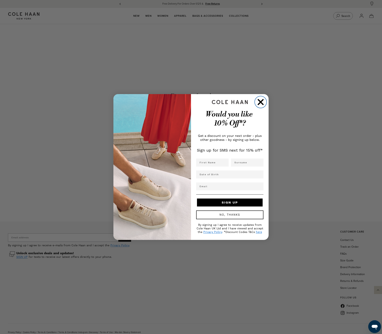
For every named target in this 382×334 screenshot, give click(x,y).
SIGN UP (230, 202)
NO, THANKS (229, 215)
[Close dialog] (261, 102)
